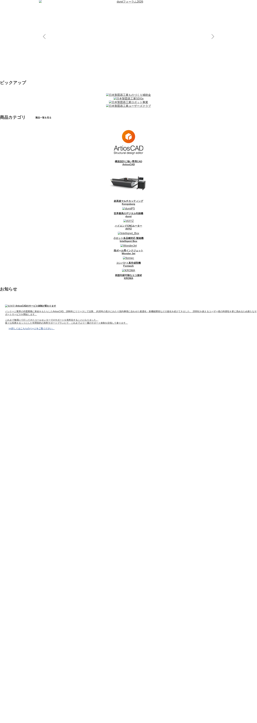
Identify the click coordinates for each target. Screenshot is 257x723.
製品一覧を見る (43, 117)
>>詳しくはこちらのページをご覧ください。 (32, 328)
